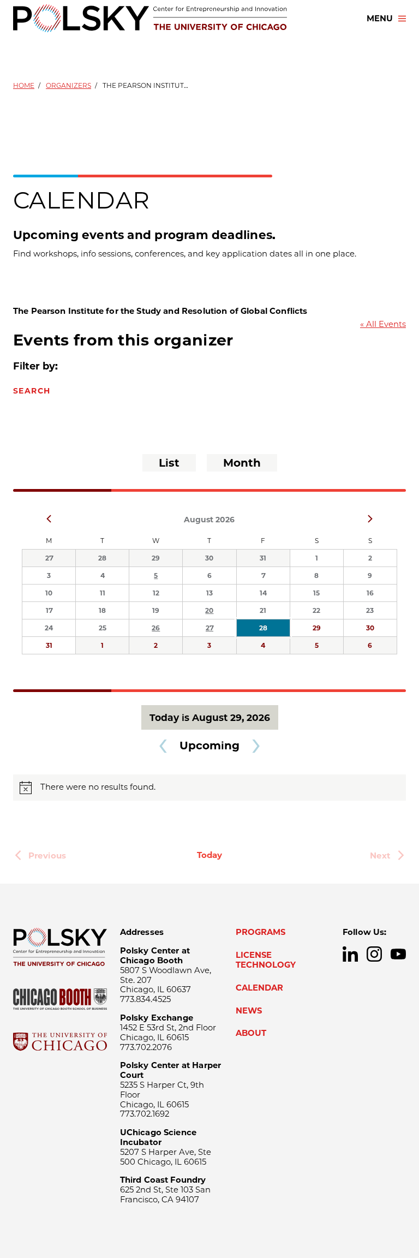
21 (263, 610)
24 (49, 628)
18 (102, 610)
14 (263, 593)
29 (156, 558)
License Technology (266, 960)
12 (156, 593)
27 (49, 558)
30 (209, 558)
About (251, 1033)
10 (48, 593)
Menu (380, 18)
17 (49, 610)
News (249, 1011)
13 (209, 593)
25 (102, 628)
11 (102, 593)
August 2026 (209, 519)
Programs (260, 932)
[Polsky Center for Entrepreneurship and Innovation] (150, 18)
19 (155, 610)
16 (370, 593)
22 (316, 610)
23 (370, 610)
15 (316, 593)
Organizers (68, 85)
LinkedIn (350, 954)
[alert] (209, 787)
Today (209, 855)
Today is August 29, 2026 (209, 717)
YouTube (398, 954)
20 (209, 610)
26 (156, 628)
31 (263, 558)
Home (23, 85)
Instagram (374, 954)
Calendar (259, 988)
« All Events (383, 324)
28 (102, 558)
